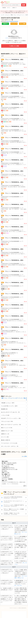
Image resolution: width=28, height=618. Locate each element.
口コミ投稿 (22, 23)
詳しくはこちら (18, 585)
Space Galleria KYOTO (12, 21)
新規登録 (4, 7)
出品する (5, 23)
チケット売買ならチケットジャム (5, 2)
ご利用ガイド (14, 7)
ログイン (8, 7)
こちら (6, 37)
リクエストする (14, 24)
